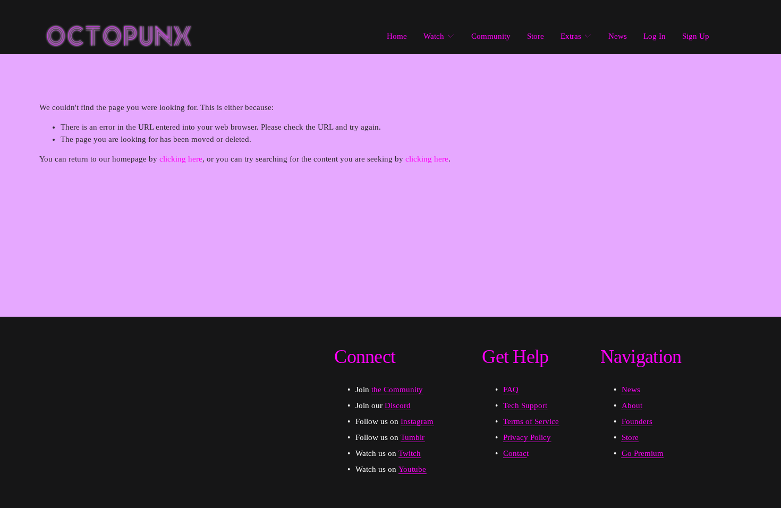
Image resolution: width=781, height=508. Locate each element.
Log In (654, 36)
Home (397, 36)
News (617, 36)
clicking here (180, 159)
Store (535, 36)
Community (491, 36)
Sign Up (695, 36)
